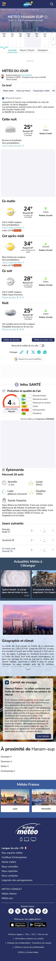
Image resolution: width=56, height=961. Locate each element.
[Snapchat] (24, 911)
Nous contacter (10, 875)
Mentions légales (15, 934)
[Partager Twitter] (33, 352)
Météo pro (7, 898)
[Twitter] (18, 911)
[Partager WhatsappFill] (45, 352)
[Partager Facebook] (27, 352)
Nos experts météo (12, 852)
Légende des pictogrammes (17, 880)
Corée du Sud (11, 10)
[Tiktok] (45, 911)
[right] (53, 38)
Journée (12, 50)
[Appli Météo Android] (38, 925)
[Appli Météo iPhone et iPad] (18, 925)
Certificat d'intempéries (14, 857)
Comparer (43, 50)
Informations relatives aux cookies (29, 938)
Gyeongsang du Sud (23, 10)
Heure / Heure (27, 50)
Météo (3, 10)
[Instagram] (31, 911)
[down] (28, 669)
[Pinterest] (38, 911)
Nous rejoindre (10, 871)
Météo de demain (11, 339)
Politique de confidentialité (18, 943)
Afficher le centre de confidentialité (29, 947)
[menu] (4, 4)
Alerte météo (9, 862)
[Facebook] (11, 911)
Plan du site (43, 934)
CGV (33, 934)
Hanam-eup (35, 10)
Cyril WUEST (26, 75)
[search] (52, 4)
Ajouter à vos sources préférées (29, 359)
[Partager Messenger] (39, 352)
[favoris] (45, 17)
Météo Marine (9, 893)
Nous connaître (10, 866)
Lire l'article (43, 736)
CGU (27, 934)
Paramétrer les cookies (41, 943)
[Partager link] (21, 352)
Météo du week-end (43, 339)
